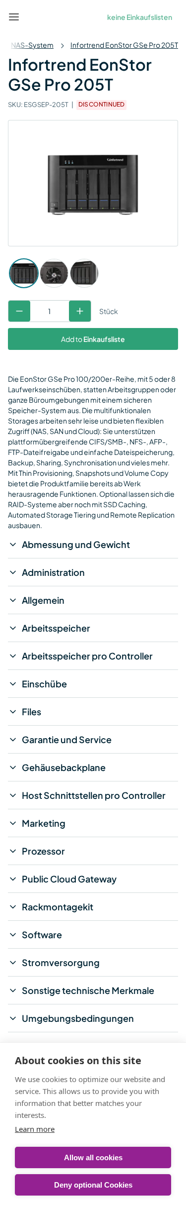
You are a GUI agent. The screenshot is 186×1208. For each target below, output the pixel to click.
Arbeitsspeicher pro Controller (87, 655)
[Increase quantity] (80, 311)
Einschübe (44, 683)
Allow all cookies (93, 1157)
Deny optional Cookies (93, 1185)
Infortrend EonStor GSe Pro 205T (124, 44)
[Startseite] (37, 17)
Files (31, 711)
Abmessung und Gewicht (76, 544)
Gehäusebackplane (64, 767)
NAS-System (32, 44)
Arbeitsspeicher (56, 628)
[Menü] (14, 17)
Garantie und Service (67, 739)
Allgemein (43, 600)
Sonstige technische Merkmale (88, 990)
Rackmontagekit (57, 906)
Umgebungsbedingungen (78, 1018)
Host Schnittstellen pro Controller (94, 795)
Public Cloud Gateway (69, 878)
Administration (53, 572)
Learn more (35, 1129)
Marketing (43, 823)
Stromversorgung (61, 962)
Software (42, 934)
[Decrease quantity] (19, 311)
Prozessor (43, 851)
